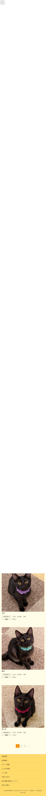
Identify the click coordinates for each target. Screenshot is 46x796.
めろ (3, 671)
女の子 (14, 735)
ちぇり (4, 729)
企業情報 (4, 756)
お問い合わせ (6, 777)
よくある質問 (6, 769)
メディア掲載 (6, 764)
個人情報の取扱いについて (10, 781)
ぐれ (3, 613)
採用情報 (4, 760)
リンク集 (4, 773)
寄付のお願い (6, 785)
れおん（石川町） (17, 616)
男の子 (14, 619)
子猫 (24, 616)
